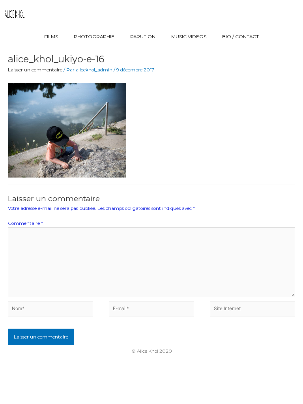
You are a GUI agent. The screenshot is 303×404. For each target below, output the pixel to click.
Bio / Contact (240, 36)
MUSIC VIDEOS (188, 36)
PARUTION (142, 36)
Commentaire (25, 223)
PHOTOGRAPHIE (94, 36)
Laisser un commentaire (35, 70)
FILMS (51, 36)
